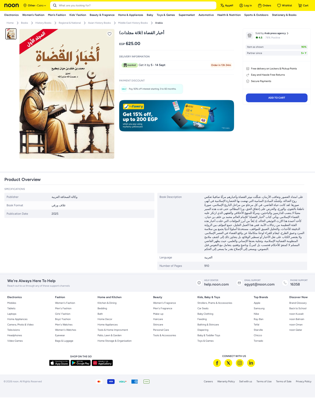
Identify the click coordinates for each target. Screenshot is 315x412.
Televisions (13, 329)
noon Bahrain (296, 319)
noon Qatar (295, 329)
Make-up (158, 313)
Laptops (11, 313)
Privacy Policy (303, 381)
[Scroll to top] (305, 400)
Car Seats (203, 308)
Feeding (202, 319)
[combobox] (137, 5)
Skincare (158, 324)
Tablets (11, 308)
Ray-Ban (258, 319)
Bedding (102, 308)
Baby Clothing (205, 313)
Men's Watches (64, 324)
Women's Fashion (65, 302)
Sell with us (245, 381)
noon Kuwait (296, 313)
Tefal (256, 324)
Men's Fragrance (162, 308)
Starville (258, 329)
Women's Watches (65, 329)
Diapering (202, 329)
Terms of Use (264, 381)
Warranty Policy (226, 381)
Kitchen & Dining (107, 302)
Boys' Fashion (63, 319)
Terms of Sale (283, 381)
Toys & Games (205, 340)
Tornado (258, 340)
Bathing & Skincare (208, 324)
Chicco (258, 335)
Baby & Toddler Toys (208, 335)
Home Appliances (17, 319)
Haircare (158, 319)
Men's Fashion (63, 308)
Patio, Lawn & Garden (110, 335)
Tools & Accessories (164, 335)
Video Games (15, 340)
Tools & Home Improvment (113, 329)
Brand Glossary (298, 302)
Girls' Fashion (62, 313)
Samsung (259, 308)
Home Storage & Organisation (115, 340)
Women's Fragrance (164, 302)
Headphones (14, 335)
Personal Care (161, 329)
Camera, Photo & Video (20, 324)
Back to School (297, 308)
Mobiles (11, 302)
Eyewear (60, 335)
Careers (208, 381)
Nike (256, 313)
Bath (100, 313)
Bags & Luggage (64, 340)
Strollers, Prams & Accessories (214, 302)
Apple (257, 302)
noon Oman (296, 324)
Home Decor (105, 319)
